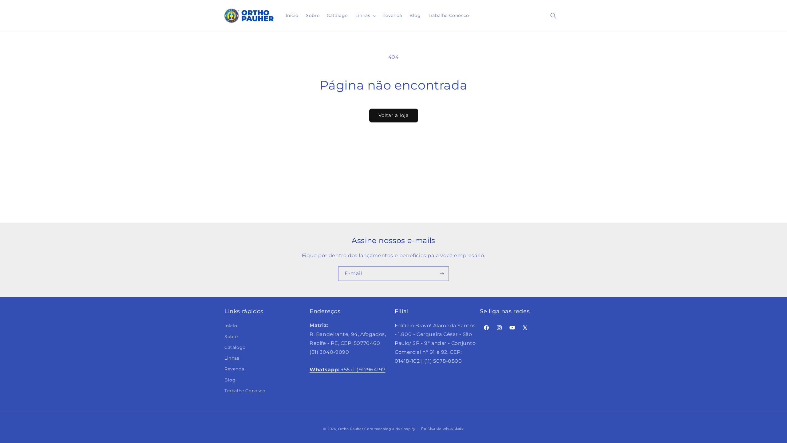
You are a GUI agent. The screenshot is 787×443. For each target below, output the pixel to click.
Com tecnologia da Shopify (389, 429)
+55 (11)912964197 (347, 370)
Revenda (234, 369)
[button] (365, 15)
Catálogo (235, 347)
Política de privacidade (442, 428)
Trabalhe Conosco (245, 390)
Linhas (231, 358)
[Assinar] (442, 273)
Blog (229, 379)
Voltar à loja (393, 115)
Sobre (231, 336)
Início (230, 325)
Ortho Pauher (350, 429)
